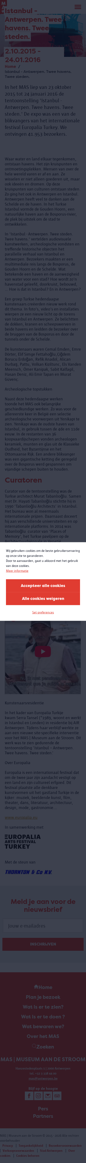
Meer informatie (17, 571)
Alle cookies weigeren (43, 598)
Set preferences (43, 612)
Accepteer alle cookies (43, 585)
